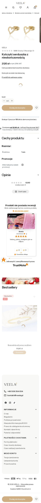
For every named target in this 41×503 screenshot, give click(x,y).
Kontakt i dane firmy (12, 429)
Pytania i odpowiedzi (12, 433)
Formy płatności (10, 442)
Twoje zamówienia (11, 457)
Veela (4, 47)
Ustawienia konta (11, 461)
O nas (6, 414)
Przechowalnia (10, 464)
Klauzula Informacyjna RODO (15, 423)
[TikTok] (14, 402)
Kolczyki (36, 13)
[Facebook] (5, 402)
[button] (13, 211)
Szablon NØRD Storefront (19, 489)
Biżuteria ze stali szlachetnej (23, 13)
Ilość (4, 97)
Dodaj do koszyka (17, 108)
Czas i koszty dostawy (12, 445)
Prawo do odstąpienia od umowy (17, 426)
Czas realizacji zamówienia (14, 448)
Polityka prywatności (12, 420)
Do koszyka (19, 352)
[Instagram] (10, 402)
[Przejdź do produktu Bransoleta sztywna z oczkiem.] (19, 318)
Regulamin (8, 417)
